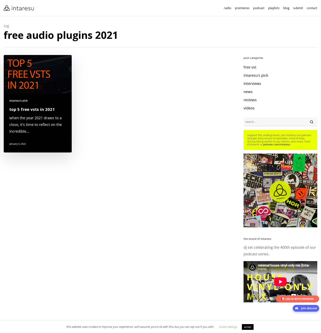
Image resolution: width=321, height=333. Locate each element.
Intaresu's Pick (18, 100)
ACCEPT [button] (247, 327)
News (248, 91)
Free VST (250, 67)
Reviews (250, 99)
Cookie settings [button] (228, 327)
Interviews (252, 83)
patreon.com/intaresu (276, 144)
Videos (249, 108)
